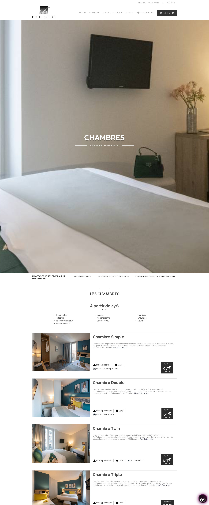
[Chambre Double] (61, 397)
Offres (128, 13)
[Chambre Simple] (61, 352)
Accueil (83, 13)
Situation (118, 13)
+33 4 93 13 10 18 (153, 2)
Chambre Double (109, 382)
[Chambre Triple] (61, 489)
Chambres (94, 13)
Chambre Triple (107, 474)
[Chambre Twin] (61, 443)
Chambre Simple (108, 337)
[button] (142, 3)
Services (106, 13)
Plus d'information (120, 347)
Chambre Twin (106, 428)
